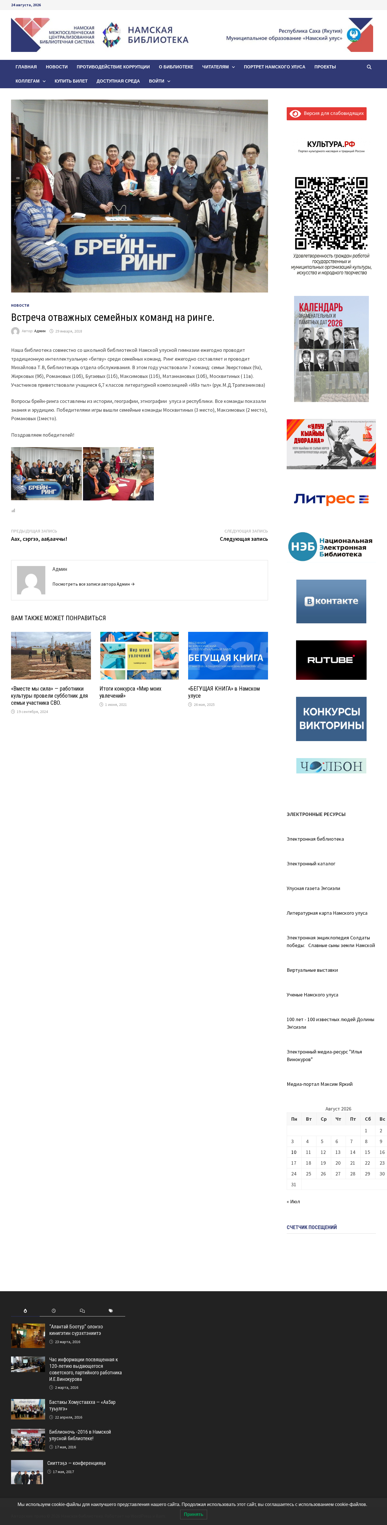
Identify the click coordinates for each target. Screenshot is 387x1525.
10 (293, 1152)
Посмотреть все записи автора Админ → (93, 584)
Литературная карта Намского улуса (327, 913)
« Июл (293, 1201)
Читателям (215, 66)
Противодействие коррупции (113, 66)
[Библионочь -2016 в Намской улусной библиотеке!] (28, 1432)
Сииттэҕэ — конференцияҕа (76, 1463)
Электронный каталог (311, 863)
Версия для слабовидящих (332, 113)
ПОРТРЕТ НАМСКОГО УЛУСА (274, 66)
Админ (40, 331)
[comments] (82, 1310)
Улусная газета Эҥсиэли (313, 888)
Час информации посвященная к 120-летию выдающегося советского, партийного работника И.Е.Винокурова (85, 1369)
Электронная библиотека (315, 839)
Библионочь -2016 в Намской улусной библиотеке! (80, 1435)
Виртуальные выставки (312, 970)
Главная (26, 66)
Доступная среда (118, 81)
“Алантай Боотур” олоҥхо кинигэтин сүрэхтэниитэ (76, 1330)
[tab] (25, 1310)
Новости (57, 66)
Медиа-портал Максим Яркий (320, 1084)
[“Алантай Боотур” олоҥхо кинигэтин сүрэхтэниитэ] (28, 1327)
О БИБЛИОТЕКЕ (176, 66)
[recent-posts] (54, 1310)
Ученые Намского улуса (312, 994)
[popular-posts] (25, 1310)
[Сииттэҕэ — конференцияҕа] (27, 1464)
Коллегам (28, 81)
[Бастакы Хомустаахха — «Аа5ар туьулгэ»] (28, 1403)
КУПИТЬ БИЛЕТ (71, 81)
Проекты (325, 66)
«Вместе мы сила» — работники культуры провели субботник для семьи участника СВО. (49, 695)
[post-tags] (111, 1310)
